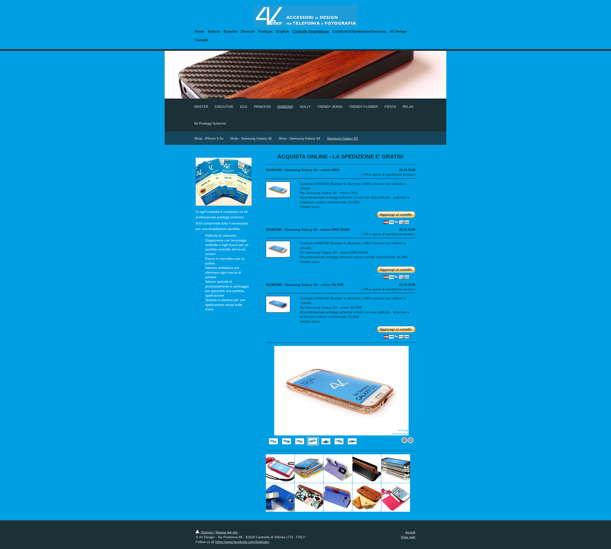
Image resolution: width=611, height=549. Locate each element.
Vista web (408, 537)
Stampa (207, 532)
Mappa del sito (227, 532)
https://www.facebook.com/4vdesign (242, 542)
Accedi (410, 532)
